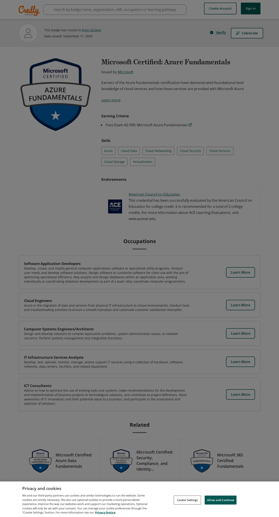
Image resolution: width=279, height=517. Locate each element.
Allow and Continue (220, 500)
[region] (139, 499)
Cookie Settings (187, 500)
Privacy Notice (105, 512)
